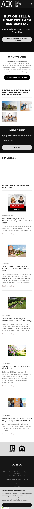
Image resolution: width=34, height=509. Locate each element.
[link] (11, 4)
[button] (31, 4)
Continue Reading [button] (8, 234)
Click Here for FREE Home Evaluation (17, 40)
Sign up (17, 147)
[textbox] (17, 140)
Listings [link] (17, 486)
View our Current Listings (17, 77)
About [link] (17, 484)
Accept (17, 505)
